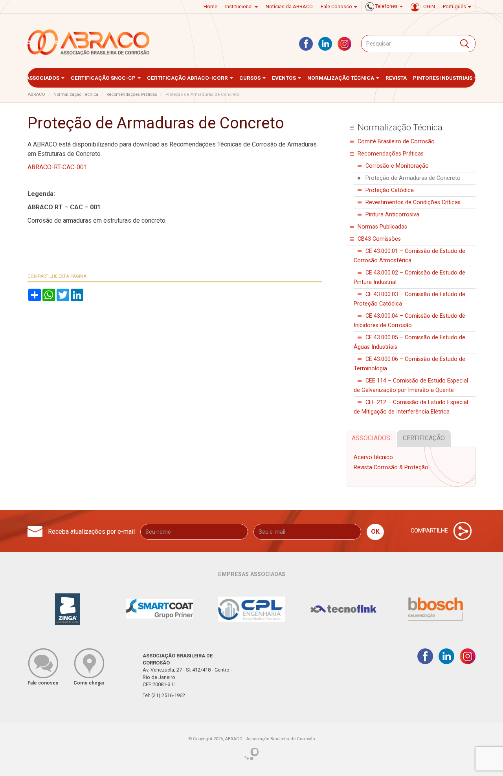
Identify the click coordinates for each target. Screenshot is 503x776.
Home (210, 6)
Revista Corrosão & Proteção (391, 467)
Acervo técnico (373, 457)
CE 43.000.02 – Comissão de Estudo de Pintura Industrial (409, 277)
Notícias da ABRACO (289, 6)
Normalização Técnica (341, 78)
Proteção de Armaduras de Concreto (413, 178)
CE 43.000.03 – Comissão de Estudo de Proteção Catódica (409, 299)
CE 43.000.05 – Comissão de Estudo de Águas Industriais (409, 342)
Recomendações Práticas (131, 94)
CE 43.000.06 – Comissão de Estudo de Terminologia (409, 364)
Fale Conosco (337, 6)
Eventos (284, 78)
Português (455, 6)
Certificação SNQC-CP (104, 78)
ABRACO (36, 94)
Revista (396, 78)
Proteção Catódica (389, 190)
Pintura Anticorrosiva (392, 214)
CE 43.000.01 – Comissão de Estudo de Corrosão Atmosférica (409, 256)
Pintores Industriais (443, 78)
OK (375, 531)
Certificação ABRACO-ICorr (188, 78)
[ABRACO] (89, 42)
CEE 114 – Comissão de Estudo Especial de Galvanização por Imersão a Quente (411, 385)
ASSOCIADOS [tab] (371, 438)
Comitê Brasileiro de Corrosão (396, 141)
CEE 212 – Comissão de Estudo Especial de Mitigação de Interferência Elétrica (411, 407)
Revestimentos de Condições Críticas (413, 202)
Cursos (250, 78)
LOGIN (427, 6)
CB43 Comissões (379, 239)
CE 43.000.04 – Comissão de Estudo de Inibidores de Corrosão (409, 321)
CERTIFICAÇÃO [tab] (424, 438)
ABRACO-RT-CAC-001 (57, 167)
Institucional (239, 6)
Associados (43, 78)
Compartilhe (430, 530)
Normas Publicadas (382, 226)
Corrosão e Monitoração (397, 166)
